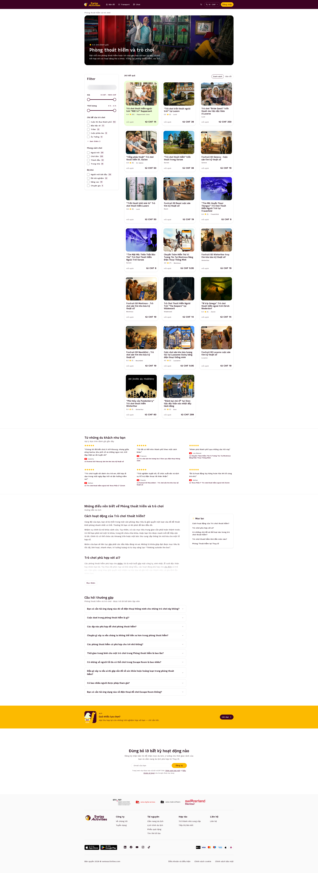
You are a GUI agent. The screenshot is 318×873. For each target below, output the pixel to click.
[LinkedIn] (125, 847)
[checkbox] (88, 122)
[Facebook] (131, 847)
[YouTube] (137, 847)
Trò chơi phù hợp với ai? (203, 528)
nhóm (120, 564)
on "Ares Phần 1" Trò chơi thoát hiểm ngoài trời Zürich (209, 483)
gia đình (168, 567)
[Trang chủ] (93, 4)
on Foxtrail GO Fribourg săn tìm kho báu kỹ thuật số (104, 461)
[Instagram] (143, 847)
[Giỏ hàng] (201, 4)
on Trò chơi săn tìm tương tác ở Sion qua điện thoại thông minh (158, 460)
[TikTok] (149, 847)
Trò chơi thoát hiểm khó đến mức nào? (209, 539)
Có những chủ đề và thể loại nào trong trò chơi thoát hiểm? (211, 533)
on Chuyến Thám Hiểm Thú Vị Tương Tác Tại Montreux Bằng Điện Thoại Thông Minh (210, 457)
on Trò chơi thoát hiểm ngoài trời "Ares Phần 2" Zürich (104, 486)
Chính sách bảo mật (172, 770)
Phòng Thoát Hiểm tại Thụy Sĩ (205, 544)
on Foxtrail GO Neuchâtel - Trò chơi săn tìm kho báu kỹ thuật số (158, 484)
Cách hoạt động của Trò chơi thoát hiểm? (210, 524)
